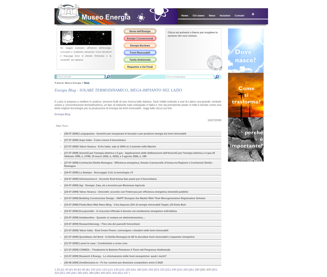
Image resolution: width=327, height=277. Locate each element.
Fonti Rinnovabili (140, 52)
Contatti (239, 15)
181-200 (148, 269)
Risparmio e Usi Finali (140, 66)
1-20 (57, 269)
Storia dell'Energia (140, 31)
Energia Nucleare (140, 45)
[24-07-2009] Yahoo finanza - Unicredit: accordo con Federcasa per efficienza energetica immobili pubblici (126, 191)
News (212, 15)
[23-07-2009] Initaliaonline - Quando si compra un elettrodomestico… (104, 217)
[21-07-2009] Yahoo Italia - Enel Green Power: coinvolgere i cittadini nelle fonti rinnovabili (116, 230)
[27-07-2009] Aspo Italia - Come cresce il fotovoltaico (95, 140)
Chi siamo (198, 15)
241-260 (183, 269)
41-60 (73, 269)
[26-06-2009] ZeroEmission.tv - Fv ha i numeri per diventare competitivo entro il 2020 (113, 262)
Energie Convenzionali (140, 38)
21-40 (65, 269)
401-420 (112, 273)
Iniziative (225, 15)
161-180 (136, 269)
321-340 (66, 273)
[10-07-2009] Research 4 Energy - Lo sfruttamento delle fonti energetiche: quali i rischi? (115, 256)
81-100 (91, 269)
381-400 (100, 273)
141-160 (125, 269)
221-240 (171, 269)
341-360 (77, 273)
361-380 (89, 273)
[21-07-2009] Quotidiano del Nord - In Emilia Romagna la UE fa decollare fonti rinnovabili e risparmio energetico (129, 236)
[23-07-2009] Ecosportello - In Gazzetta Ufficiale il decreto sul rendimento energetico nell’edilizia (120, 211)
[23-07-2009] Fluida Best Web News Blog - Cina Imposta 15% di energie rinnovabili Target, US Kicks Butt (125, 204)
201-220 (160, 269)
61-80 (81, 269)
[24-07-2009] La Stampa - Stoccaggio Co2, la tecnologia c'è (98, 172)
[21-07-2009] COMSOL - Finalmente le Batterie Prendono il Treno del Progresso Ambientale (117, 249)
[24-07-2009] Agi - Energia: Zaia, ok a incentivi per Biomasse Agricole (104, 185)
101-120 (102, 269)
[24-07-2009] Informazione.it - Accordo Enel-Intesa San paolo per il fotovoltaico (110, 179)
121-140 (113, 269)
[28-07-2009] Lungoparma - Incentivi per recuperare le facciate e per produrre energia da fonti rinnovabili (125, 133)
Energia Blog (62, 114)
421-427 (123, 273)
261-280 (194, 269)
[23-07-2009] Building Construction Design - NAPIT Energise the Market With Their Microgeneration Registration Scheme (134, 198)
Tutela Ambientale (140, 59)
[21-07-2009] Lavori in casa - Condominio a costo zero (95, 243)
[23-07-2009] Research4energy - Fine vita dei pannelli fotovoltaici (102, 224)
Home (184, 15)
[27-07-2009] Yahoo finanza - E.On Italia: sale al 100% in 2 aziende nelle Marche (110, 146)
